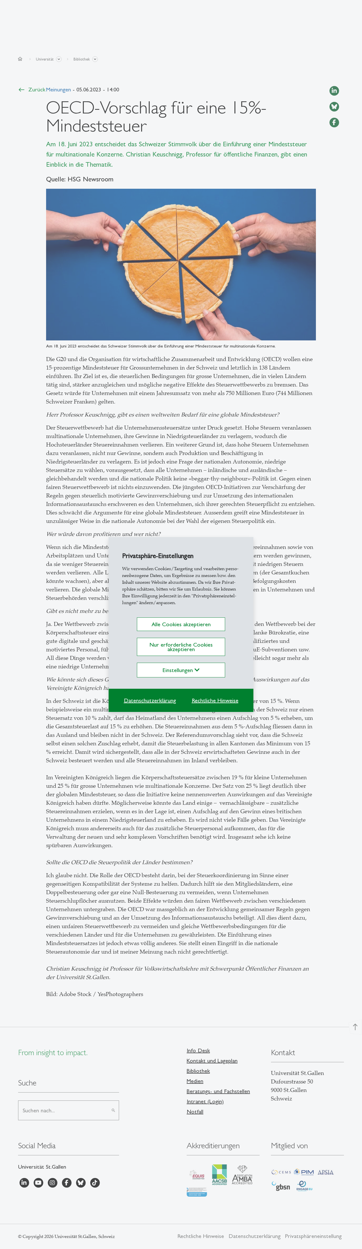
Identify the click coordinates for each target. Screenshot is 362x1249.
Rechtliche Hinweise (215, 700)
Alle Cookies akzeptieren (181, 624)
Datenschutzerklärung (150, 700)
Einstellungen (179, 670)
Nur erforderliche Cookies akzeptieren (181, 647)
